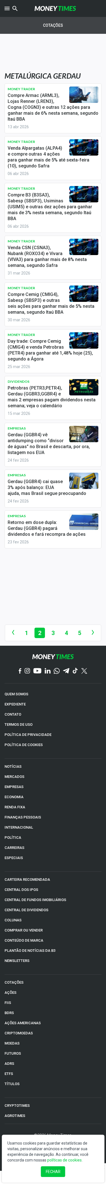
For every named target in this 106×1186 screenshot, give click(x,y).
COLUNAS (13, 920)
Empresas (17, 428)
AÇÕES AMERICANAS (23, 1023)
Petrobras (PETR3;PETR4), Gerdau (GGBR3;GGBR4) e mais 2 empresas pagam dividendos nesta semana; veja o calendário (52, 396)
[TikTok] (75, 671)
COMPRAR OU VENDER (24, 930)
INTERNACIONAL (19, 827)
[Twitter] (84, 671)
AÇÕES (10, 992)
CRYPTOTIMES (17, 1105)
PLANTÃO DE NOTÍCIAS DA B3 (30, 950)
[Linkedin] (48, 671)
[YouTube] (37, 671)
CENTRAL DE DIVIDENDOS (26, 910)
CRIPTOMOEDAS (19, 1033)
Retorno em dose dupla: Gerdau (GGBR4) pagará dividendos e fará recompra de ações (47, 528)
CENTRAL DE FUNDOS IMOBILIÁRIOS (35, 900)
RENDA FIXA (15, 807)
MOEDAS (12, 1043)
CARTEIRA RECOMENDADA (27, 879)
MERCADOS (14, 777)
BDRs (9, 1013)
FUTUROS (13, 1053)
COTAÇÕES (14, 982)
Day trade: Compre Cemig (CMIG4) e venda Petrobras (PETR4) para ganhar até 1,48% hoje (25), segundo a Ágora (50, 350)
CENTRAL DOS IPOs (21, 890)
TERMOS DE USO (19, 724)
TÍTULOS (12, 1084)
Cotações (53, 25)
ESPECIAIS (14, 858)
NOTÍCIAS (13, 766)
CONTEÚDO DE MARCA (24, 940)
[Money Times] (55, 8)
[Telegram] (66, 671)
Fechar (53, 1171)
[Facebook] (20, 671)
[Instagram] (27, 671)
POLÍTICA (13, 837)
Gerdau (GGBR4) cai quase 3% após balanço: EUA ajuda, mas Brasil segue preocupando (47, 487)
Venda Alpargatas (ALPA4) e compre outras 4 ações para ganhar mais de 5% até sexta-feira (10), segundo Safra (48, 157)
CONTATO (13, 714)
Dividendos (18, 381)
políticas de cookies (64, 1160)
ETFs (9, 1074)
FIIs (8, 1003)
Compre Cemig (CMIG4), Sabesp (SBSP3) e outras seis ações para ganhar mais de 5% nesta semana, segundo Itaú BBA (51, 303)
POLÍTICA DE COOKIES (24, 745)
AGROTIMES (15, 1116)
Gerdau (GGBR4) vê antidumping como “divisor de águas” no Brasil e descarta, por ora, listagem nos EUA (49, 443)
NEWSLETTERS (17, 961)
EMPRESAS (14, 787)
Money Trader (21, 89)
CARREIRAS (14, 848)
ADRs (9, 1063)
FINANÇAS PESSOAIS (23, 817)
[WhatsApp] (57, 671)
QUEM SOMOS (16, 694)
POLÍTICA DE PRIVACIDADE (28, 735)
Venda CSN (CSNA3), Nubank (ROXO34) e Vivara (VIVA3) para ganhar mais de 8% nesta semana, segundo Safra (47, 256)
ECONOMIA (14, 797)
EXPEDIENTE (15, 704)
